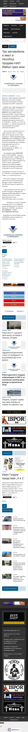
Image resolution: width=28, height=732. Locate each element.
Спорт (18, 1)
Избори (5, 6)
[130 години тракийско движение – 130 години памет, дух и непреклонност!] (6, 578)
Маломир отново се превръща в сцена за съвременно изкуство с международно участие (19, 531)
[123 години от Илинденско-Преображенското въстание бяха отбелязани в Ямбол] (6, 542)
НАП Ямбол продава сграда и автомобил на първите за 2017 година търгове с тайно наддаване (7, 262)
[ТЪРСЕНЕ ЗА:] (14, 40)
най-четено (7, 453)
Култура (12, 1)
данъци (10, 71)
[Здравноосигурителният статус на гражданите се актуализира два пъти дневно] (14, 348)
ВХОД (23, 717)
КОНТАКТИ (11, 717)
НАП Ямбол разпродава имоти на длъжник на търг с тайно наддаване (7, 273)
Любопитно (13, 6)
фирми (22, 71)
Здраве (5, 3)
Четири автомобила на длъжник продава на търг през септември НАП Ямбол (19, 261)
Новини (5, 1)
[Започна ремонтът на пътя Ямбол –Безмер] (6, 556)
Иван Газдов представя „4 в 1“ (12, 630)
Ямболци (21, 3)
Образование (12, 3)
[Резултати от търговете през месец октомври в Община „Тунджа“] (14, 328)
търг (18, 71)
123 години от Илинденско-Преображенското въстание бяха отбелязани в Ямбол (19, 544)
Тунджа (9, 330)
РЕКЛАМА (18, 717)
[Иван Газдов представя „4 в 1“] (14, 469)
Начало (6, 717)
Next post (19, 311)
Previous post (9, 311)
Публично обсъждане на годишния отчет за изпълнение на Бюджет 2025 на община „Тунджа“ (19, 566)
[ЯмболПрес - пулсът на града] (14, 12)
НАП (14, 71)
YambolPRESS (11, 96)
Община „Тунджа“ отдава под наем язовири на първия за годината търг (13, 402)
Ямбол (8, 350)
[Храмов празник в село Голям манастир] (6, 520)
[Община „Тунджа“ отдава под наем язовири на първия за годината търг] (14, 395)
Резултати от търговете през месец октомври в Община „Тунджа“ (12, 335)
